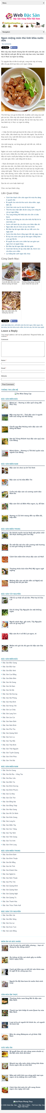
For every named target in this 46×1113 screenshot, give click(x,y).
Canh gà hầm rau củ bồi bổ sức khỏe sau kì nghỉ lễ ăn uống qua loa (27, 970)
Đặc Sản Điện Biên (9, 678)
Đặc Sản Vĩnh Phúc (10, 756)
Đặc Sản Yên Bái (9, 760)
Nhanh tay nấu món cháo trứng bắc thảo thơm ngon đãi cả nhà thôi (27, 1064)
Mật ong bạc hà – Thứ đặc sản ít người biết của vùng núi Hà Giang (26, 415)
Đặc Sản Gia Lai (8, 923)
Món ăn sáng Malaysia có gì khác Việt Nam (25, 1035)
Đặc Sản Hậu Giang (10, 809)
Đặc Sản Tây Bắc (9, 741)
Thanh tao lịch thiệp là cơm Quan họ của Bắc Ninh (27, 1011)
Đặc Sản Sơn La (9, 737)
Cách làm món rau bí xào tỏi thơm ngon (20, 207)
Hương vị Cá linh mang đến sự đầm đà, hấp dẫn (26, 516)
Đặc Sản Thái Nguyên (10, 749)
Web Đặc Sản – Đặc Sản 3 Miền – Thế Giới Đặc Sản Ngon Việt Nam (26, 1106)
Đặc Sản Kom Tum (9, 927)
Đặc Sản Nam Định (9, 721)
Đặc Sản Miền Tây (9, 825)
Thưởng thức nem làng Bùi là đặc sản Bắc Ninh (25, 999)
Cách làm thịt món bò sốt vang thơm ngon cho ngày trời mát (25, 1088)
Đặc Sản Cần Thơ (9, 798)
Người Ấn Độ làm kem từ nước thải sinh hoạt (26, 982)
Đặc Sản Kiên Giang (10, 817)
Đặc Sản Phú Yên (9, 882)
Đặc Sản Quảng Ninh (10, 733)
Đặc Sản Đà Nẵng (9, 862)
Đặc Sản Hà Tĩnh (9, 866)
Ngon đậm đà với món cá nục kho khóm (20, 227)
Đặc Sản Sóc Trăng (10, 829)
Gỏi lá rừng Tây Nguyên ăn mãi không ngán (25, 610)
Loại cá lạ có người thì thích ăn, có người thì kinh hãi (27, 1023)
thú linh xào (28, 327)
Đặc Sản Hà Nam (9, 686)
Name (3, 360)
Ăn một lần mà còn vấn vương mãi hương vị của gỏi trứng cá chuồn (27, 545)
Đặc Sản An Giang (9, 770)
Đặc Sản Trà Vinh (9, 841)
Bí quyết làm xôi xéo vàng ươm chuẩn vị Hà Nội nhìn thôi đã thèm (26, 1052)
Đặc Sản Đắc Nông (9, 919)
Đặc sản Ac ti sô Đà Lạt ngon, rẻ (23, 634)
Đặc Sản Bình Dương (10, 786)
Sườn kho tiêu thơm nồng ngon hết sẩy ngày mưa (24, 234)
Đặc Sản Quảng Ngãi (10, 894)
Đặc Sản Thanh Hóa (10, 901)
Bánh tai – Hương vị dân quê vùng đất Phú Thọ (26, 403)
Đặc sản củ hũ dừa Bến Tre (21, 480)
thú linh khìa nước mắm (15, 327)
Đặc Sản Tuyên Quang (11, 753)
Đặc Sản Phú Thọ (9, 729)
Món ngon (36, 325)
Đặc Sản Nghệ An (9, 874)
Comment (4, 339)
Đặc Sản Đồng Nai (9, 802)
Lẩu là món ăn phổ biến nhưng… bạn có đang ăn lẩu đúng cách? (27, 946)
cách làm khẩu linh (7, 325)
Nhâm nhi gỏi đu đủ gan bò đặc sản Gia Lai (26, 646)
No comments (6, 44)
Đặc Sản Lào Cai (9, 717)
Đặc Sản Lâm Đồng (10, 931)
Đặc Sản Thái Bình (9, 745)
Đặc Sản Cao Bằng (9, 674)
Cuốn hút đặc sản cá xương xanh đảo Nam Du (25, 492)
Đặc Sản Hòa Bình (9, 702)
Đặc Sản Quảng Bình (10, 886)
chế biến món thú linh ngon (23, 325)
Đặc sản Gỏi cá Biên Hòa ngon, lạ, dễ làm (27, 504)
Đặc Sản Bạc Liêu (9, 778)
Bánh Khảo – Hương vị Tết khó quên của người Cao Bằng (27, 451)
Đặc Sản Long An (9, 821)
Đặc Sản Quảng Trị (9, 897)
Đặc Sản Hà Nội (8, 690)
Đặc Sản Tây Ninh (9, 833)
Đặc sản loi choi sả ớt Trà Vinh (22, 468)
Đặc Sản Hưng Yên (10, 706)
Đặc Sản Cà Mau (9, 794)
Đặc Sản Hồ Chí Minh (10, 813)
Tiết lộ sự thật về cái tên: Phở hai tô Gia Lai (26, 598)
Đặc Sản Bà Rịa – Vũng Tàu (13, 774)
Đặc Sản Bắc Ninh (9, 670)
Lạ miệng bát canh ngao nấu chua (18, 254)
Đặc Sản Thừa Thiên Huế (12, 905)
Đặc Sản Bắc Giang (10, 663)
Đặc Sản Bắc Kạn (9, 667)
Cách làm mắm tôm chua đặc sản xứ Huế (27, 557)
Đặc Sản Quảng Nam (10, 890)
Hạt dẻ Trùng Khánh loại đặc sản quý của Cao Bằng (27, 439)
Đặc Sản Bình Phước (10, 790)
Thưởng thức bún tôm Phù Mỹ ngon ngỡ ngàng (27, 569)
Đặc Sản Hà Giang (9, 682)
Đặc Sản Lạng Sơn (9, 713)
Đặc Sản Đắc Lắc (9, 915)
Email (3, 368)
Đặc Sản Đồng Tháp (10, 805)
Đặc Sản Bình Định (9, 854)
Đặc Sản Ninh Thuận (10, 878)
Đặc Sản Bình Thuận (10, 858)
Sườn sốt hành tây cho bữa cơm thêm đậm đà (23, 224)
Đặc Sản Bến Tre (9, 782)
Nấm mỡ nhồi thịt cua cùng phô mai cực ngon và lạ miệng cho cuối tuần (26, 1076)
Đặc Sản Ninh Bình (9, 725)
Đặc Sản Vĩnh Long (10, 845)
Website (4, 376)
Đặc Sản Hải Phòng (10, 698)
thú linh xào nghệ (38, 327)
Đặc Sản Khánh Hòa (10, 870)
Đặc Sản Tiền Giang (10, 837)
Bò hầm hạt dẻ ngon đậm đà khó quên (19, 246)
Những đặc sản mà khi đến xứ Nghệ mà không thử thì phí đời (26, 581)
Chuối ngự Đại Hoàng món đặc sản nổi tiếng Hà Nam (26, 427)
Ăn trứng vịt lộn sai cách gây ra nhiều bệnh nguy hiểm (25, 958)
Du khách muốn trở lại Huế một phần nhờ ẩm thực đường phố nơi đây (27, 533)
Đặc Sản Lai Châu (9, 710)
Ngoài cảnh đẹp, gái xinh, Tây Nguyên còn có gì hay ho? (26, 622)
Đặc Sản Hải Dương (10, 694)
